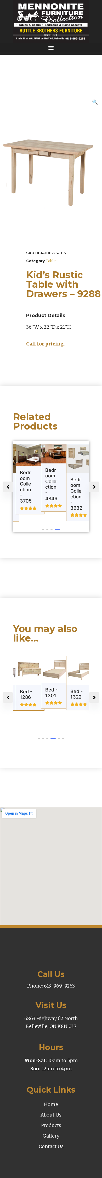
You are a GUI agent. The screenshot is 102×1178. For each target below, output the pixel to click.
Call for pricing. (45, 344)
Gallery (51, 1136)
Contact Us (51, 1146)
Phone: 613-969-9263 (51, 986)
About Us (51, 1115)
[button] (51, 47)
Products (51, 1125)
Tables (52, 261)
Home (51, 1104)
